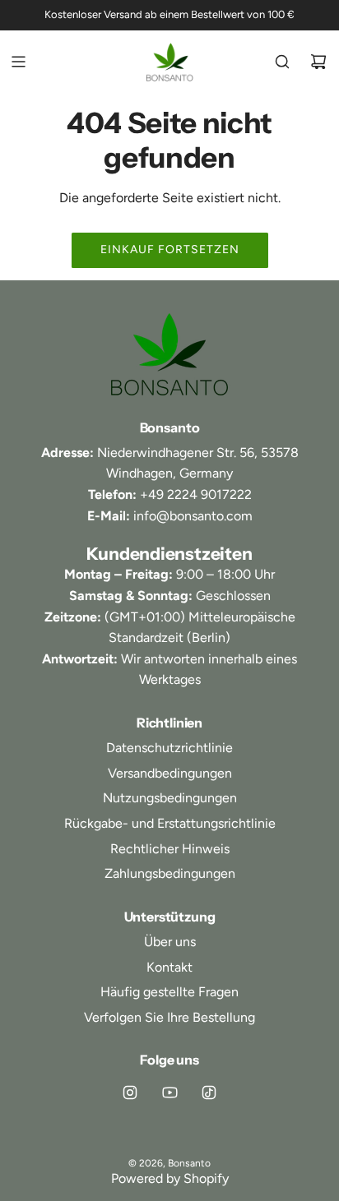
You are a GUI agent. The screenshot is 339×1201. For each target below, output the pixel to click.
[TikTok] (209, 1092)
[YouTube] (169, 1092)
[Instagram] (130, 1092)
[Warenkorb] (318, 62)
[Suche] (282, 62)
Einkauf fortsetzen (169, 249)
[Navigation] (18, 62)
